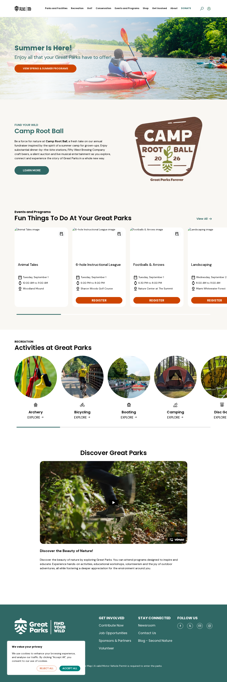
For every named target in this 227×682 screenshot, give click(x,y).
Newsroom (146, 625)
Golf (89, 8)
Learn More (32, 170)
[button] (202, 8)
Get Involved (159, 8)
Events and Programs (127, 8)
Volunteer (106, 648)
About (174, 8)
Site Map (87, 665)
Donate (186, 8)
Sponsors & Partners (115, 640)
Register (99, 300)
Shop (146, 8)
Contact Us (147, 633)
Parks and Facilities (56, 8)
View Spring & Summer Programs (45, 68)
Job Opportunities (113, 633)
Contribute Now (111, 625)
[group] (41, 267)
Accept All (69, 668)
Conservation (103, 8)
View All (204, 218)
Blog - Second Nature (155, 640)
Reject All (47, 668)
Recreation (77, 8)
